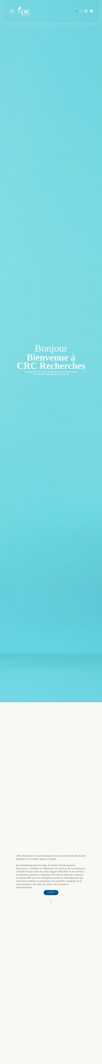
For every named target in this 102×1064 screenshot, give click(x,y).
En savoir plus (51, 892)
